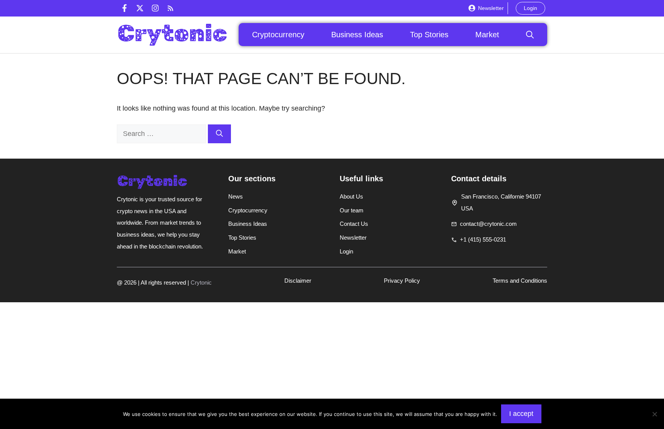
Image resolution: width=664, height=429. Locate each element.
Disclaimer (297, 280)
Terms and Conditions (520, 280)
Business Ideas (357, 34)
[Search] (219, 133)
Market (487, 34)
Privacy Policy (402, 280)
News (235, 196)
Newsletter (491, 8)
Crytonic (201, 282)
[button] (530, 34)
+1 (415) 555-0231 (483, 239)
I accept (521, 413)
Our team (352, 210)
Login (530, 8)
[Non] (654, 414)
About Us (351, 196)
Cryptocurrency (278, 34)
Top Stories (429, 34)
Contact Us (354, 223)
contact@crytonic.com (488, 223)
